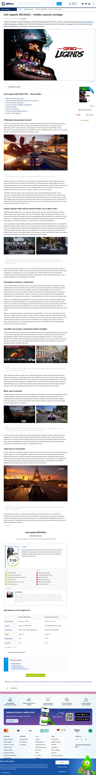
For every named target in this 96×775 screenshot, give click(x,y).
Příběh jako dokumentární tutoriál (14, 98)
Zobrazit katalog (5, 9)
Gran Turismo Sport (61, 296)
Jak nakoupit (23, 744)
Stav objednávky (24, 739)
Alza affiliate (54, 747)
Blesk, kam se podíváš (11, 106)
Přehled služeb (7, 758)
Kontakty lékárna (39, 742)
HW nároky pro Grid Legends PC (13, 113)
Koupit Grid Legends (32, 675)
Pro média (38, 755)
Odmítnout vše (62, 771)
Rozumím (62, 762)
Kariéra (37, 752)
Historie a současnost (40, 747)
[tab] (36, 86)
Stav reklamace (23, 742)
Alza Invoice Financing (56, 755)
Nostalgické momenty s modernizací (15, 102)
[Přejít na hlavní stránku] (8, 4)
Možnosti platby (7, 742)
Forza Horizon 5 (8, 443)
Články (20, 9)
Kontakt (37, 739)
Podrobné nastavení (62, 767)
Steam (8, 647)
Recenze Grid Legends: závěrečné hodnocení (16, 111)
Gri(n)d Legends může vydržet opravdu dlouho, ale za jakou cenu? (22, 100)
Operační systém (9, 621)
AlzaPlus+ (53, 744)
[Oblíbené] (86, 4)
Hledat (59, 3)
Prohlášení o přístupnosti (10, 755)
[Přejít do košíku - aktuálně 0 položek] (93, 4)
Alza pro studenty (55, 750)
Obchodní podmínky (9, 752)
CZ (78, 746)
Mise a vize (38, 750)
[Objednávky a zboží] (83, 4)
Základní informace (40, 744)
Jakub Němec (18, 592)
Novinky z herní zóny (28, 9)
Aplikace (37, 758)
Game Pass (11, 520)
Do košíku (90, 115)
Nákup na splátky (8, 750)
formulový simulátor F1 (86, 22)
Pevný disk (7, 643)
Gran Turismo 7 (24, 443)
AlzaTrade (53, 752)
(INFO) (15, 663)
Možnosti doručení (8, 739)
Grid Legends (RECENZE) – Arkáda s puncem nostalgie (48, 9)
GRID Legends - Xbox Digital (84, 109)
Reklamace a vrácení (9, 744)
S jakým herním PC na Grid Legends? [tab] (17, 652)
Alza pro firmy (54, 739)
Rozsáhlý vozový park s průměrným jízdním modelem (19, 104)
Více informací (6, 772)
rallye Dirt (13, 24)
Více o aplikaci (11, 720)
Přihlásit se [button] (74, 4)
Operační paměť (9, 638)
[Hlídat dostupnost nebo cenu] (93, 106)
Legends (70, 24)
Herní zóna (41, 675)
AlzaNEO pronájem (56, 742)
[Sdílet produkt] (7, 688)
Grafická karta (8, 630)
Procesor (7, 625)
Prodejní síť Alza (8, 747)
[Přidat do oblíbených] (91, 106)
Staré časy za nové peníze (12, 109)
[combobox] (38, 3)
